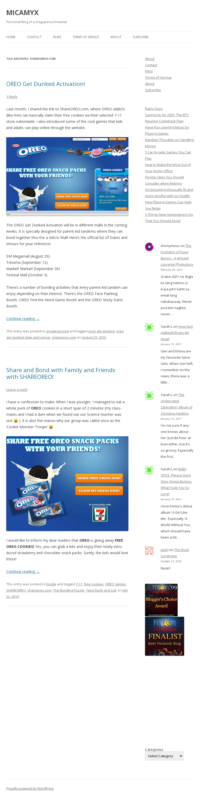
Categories (154, 750)
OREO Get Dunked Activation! (45, 84)
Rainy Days (154, 108)
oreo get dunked (101, 331)
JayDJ (164, 549)
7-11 (79, 584)
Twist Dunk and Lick (101, 590)
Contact (34, 37)
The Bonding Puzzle (68, 590)
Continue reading (23, 318)
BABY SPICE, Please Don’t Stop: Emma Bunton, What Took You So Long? (176, 481)
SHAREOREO (16, 590)
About (115, 37)
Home (10, 37)
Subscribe (141, 37)
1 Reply (12, 96)
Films (57, 37)
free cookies (94, 584)
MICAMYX (22, 12)
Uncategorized (57, 331)
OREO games (115, 584)
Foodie (51, 584)
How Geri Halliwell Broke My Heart (177, 332)
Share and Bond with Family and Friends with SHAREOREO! (60, 373)
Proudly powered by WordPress (30, 788)
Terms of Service (86, 37)
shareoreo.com (64, 337)
